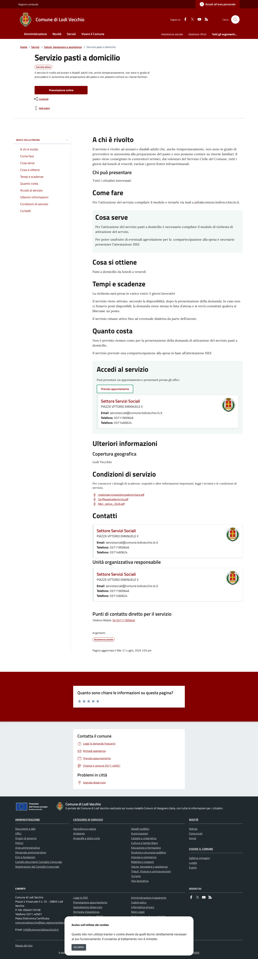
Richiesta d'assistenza (86, 912)
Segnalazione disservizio (87, 907)
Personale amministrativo (30, 852)
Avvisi (192, 838)
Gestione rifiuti (197, 34)
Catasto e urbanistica (143, 838)
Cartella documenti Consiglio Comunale (38, 862)
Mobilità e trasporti (142, 862)
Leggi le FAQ (80, 898)
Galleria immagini (199, 858)
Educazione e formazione (146, 848)
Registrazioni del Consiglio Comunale (37, 866)
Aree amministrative (27, 848)
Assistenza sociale (172, 34)
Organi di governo (26, 838)
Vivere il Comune (201, 849)
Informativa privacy (142, 907)
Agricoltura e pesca (84, 829)
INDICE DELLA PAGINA (28, 140)
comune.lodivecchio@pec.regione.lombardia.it (42, 922)
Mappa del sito (23, 945)
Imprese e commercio (143, 857)
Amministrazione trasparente (148, 898)
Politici (19, 843)
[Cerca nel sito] (235, 19)
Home (23, 47)
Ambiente (79, 833)
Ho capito (79, 947)
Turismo (136, 876)
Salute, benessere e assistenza (63, 47)
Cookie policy (139, 902)
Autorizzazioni (139, 833)
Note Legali (138, 912)
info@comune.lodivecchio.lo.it (41, 929)
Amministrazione (27, 819)
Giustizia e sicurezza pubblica (148, 852)
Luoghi (193, 863)
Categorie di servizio (88, 819)
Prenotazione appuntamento (90, 902)
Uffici (18, 833)
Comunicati (196, 833)
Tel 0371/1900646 (123, 620)
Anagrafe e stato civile (86, 838)
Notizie (193, 829)
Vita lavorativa (139, 881)
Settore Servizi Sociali (120, 401)
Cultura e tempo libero (144, 843)
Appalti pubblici (140, 829)
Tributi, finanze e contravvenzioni (151, 871)
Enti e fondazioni (25, 857)
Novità (193, 819)
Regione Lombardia (28, 4)
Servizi (35, 47)
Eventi (193, 867)
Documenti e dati (25, 829)
